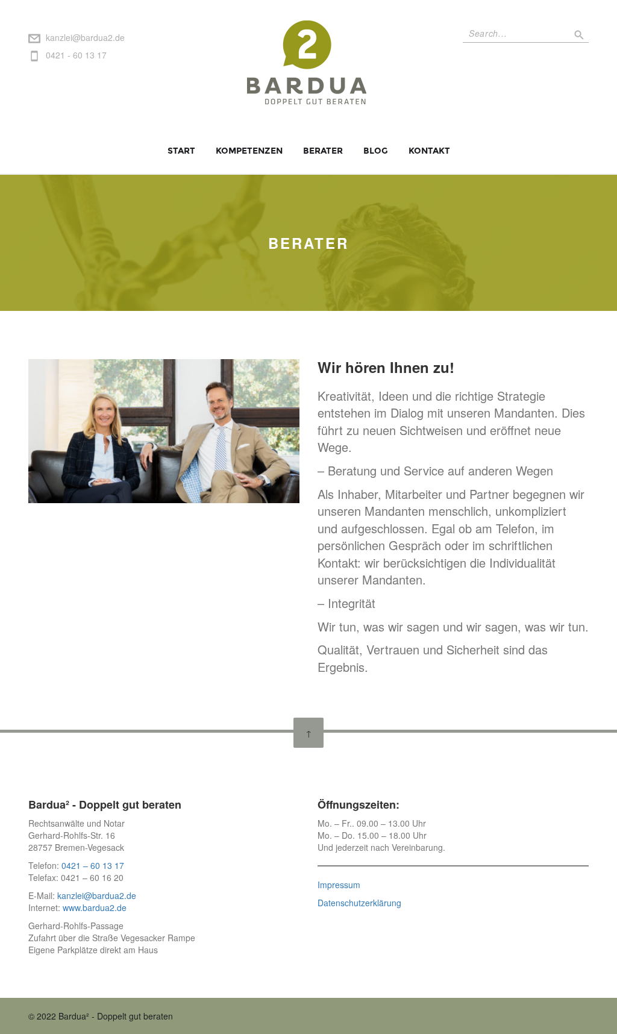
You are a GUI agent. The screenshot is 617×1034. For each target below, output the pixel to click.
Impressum (339, 885)
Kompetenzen (249, 151)
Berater (323, 151)
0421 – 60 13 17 (92, 865)
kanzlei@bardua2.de (85, 37)
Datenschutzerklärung (359, 903)
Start (181, 151)
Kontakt (429, 151)
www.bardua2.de (93, 907)
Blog (375, 151)
